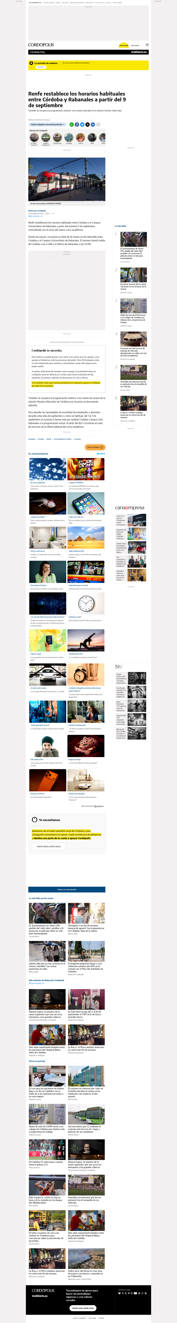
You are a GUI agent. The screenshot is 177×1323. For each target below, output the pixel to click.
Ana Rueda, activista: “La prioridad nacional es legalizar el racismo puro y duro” (121, 692)
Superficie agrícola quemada (77, 2)
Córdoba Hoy (37, 52)
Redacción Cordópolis (37, 211)
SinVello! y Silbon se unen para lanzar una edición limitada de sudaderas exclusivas (121, 575)
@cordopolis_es (36, 216)
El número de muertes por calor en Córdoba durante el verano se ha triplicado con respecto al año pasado (85, 1092)
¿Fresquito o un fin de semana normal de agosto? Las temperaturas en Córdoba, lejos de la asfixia (86, 928)
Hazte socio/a (123, 45)
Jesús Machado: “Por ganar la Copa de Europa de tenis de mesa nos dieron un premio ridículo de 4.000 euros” (121, 706)
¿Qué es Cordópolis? (79, 1318)
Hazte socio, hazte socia (49, 846)
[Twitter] (87, 124)
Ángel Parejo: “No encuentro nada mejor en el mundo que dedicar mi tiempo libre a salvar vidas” (121, 719)
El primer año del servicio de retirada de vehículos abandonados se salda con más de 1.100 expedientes (133, 352)
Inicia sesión (135, 45)
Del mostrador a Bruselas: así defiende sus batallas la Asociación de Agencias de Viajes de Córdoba (121, 561)
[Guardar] (98, 124)
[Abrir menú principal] (147, 45)
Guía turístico (65, 2)
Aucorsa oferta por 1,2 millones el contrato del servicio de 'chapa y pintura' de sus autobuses (84, 1129)
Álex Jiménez (33, 1206)
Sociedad (31, 439)
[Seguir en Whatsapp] (143, 1293)
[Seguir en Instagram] (132, 1293)
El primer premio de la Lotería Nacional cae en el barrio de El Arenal (133, 286)
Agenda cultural (90, 2)
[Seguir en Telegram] (129, 1293)
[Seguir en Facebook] (125, 1293)
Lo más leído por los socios (41, 898)
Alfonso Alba (72, 934)
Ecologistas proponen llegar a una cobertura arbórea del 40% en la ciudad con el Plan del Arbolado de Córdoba (85, 967)
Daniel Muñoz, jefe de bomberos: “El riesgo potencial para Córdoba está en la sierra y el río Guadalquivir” (122, 678)
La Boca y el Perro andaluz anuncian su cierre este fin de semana (86, 1048)
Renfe (49, 439)
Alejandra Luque (35, 1099)
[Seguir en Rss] (146, 1293)
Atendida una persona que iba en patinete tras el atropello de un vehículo (84, 1200)
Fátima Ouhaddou (117, 2)
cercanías (77, 439)
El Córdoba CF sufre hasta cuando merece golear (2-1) (46, 1163)
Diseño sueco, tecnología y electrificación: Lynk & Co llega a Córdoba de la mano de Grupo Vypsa (122, 548)
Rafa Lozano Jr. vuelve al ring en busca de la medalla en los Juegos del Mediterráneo (45, 1200)
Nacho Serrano (34, 1167)
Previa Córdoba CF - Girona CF (103, 2)
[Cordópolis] (45, 1290)
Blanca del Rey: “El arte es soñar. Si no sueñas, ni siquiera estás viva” (121, 733)
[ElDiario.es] (139, 52)
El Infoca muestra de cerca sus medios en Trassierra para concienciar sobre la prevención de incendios (46, 1236)
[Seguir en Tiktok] (139, 1293)
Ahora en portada (37, 1061)
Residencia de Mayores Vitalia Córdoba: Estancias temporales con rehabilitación (121, 534)
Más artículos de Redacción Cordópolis (46, 980)
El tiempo (57, 2)
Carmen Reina (34, 936)
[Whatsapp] (71, 124)
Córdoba (41, 439)
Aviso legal (92, 1318)
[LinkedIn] (93, 124)
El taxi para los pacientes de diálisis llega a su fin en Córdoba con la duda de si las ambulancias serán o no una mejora (46, 1092)
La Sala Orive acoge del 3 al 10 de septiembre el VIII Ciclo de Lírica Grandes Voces (84, 1014)
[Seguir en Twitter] (123, 1293)
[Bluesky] (82, 124)
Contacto (101, 1318)
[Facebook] (77, 124)
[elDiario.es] (45, 1295)
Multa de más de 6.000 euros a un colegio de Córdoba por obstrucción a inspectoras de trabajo (47, 1129)
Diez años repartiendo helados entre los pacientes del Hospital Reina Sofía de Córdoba (47, 1050)
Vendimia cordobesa (48, 2)
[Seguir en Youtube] (135, 1293)
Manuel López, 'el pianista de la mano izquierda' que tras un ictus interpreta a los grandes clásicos (45, 1014)
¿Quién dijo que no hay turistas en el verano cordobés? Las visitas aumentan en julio (47, 966)
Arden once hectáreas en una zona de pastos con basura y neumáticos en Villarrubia (85, 1273)
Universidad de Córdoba (62, 439)
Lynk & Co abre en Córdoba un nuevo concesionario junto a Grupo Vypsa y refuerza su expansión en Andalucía (122, 520)
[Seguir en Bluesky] (119, 1293)
